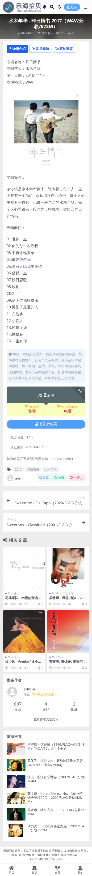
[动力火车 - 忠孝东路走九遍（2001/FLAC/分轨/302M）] (16, 830)
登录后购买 (48, 424)
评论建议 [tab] (66, 48)
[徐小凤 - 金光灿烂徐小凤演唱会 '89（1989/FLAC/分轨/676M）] (24, 631)
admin (20, 478)
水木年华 (50, 469)
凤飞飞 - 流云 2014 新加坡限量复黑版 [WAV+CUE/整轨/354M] (55, 762)
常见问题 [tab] (42, 48)
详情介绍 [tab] (19, 48)
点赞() (78, 478)
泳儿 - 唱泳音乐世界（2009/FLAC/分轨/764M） (56, 779)
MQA (55, 593)
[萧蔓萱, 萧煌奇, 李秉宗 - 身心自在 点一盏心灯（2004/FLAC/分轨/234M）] (68, 631)
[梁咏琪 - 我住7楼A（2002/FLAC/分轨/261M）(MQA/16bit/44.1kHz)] (68, 568)
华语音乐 (47, 33)
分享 (45, 478)
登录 (74, 7)
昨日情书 (33, 469)
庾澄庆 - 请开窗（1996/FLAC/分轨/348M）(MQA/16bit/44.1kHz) (55, 746)
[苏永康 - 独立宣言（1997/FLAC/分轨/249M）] (16, 814)
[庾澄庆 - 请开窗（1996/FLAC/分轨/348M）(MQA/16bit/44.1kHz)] (16, 749)
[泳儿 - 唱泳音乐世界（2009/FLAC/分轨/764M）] (16, 781)
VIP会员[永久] (70, 406)
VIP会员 (34, 406)
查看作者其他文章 (46, 719)
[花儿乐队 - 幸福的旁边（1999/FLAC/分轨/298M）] (24, 568)
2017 (18, 469)
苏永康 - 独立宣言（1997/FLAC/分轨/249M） (55, 812)
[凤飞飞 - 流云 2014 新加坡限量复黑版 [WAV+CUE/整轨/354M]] (16, 765)
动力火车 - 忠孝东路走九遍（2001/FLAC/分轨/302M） (55, 828)
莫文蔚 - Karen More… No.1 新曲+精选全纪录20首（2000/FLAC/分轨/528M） (55, 797)
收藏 (61, 478)
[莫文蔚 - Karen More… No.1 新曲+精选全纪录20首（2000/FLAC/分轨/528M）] (16, 798)
